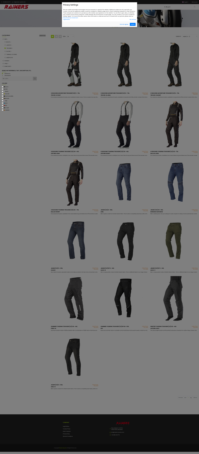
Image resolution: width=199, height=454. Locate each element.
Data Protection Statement (70, 18)
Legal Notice (66, 19)
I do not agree (124, 24)
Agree (133, 24)
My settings (133, 19)
